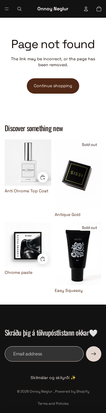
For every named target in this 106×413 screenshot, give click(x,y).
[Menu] (7, 9)
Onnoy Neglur (41, 391)
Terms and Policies (53, 403)
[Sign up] (93, 354)
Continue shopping (53, 85)
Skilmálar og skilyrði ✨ (53, 377)
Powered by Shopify (72, 391)
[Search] (19, 8)
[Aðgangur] (86, 8)
